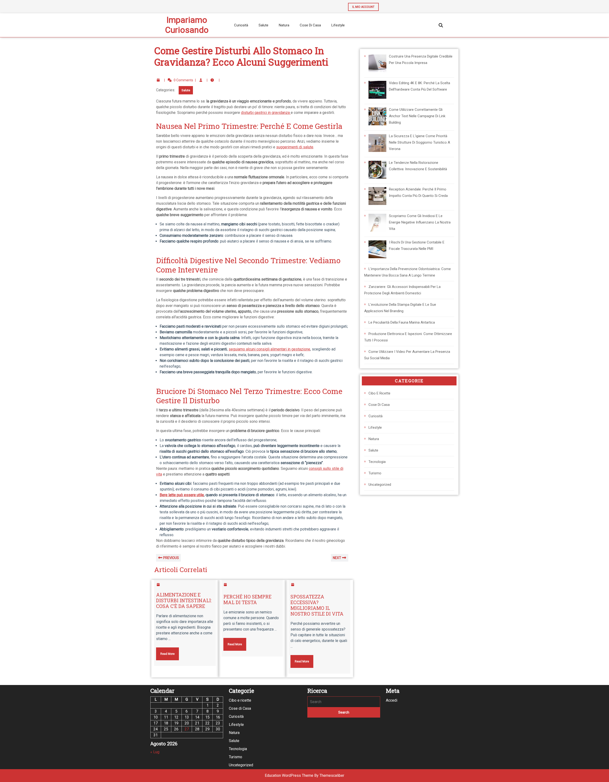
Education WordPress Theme (289, 775)
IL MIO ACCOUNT (361, 6)
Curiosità (241, 25)
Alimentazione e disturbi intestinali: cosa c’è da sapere (184, 600)
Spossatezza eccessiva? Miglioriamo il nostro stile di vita (317, 605)
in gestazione (299, 349)
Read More (165, 651)
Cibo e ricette (379, 393)
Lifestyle (338, 25)
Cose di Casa (310, 25)
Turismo (374, 473)
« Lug (154, 752)
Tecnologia (377, 462)
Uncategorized (379, 484)
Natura (284, 25)
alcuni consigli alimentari (266, 349)
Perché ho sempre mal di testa (247, 599)
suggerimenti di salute (294, 147)
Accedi (391, 700)
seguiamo (237, 349)
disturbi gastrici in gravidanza (266, 112)
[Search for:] (343, 701)
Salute (263, 25)
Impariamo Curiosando (187, 25)
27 (187, 729)
